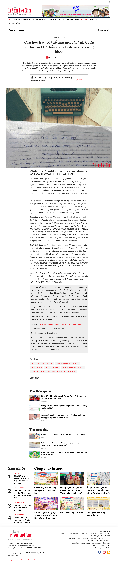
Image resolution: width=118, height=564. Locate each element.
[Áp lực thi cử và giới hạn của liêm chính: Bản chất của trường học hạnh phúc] (98, 478)
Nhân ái (77, 19)
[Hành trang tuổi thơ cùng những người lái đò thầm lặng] (46, 478)
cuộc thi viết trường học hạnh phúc (67, 363)
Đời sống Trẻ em (28, 19)
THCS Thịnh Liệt (36, 367)
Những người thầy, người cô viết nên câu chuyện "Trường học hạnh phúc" (71, 490)
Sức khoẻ (61, 19)
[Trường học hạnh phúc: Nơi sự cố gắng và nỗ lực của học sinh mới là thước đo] (34, 454)
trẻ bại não (34, 371)
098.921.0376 (106, 548)
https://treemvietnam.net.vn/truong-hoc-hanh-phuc (60, 324)
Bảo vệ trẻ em (17, 19)
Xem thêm (80, 79)
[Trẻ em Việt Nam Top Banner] (72, 10)
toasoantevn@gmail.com (103, 545)
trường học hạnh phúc (45, 363)
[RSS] (106, 2)
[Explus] (59, 383)
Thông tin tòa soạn (13, 560)
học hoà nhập (45, 371)
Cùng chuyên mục (48, 468)
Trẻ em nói (84, 19)
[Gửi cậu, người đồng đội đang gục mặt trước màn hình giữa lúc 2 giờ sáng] (46, 503)
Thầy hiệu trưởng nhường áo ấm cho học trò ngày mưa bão (63, 434)
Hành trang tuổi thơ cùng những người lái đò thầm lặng (45, 490)
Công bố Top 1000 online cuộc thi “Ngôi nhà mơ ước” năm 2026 (22, 519)
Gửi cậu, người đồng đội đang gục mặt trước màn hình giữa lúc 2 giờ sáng (45, 515)
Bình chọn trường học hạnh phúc (73, 367)
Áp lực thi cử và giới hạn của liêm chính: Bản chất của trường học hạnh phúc (98, 490)
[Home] (10, 19)
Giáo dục (45, 19)
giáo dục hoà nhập (58, 371)
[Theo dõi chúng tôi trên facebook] (102, 2)
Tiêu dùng (69, 19)
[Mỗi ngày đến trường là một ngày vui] (98, 503)
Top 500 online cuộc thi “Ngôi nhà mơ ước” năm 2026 (22, 507)
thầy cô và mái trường (52, 367)
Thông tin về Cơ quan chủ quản (29, 560)
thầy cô (33, 363)
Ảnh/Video (93, 19)
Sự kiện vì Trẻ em (14, 23)
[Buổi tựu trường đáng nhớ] (72, 503)
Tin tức (16, 473)
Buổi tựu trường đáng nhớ (72, 512)
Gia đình (53, 19)
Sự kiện (38, 19)
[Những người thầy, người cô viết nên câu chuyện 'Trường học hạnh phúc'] (72, 478)
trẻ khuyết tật (72, 371)
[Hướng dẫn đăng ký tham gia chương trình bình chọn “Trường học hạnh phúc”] (34, 407)
